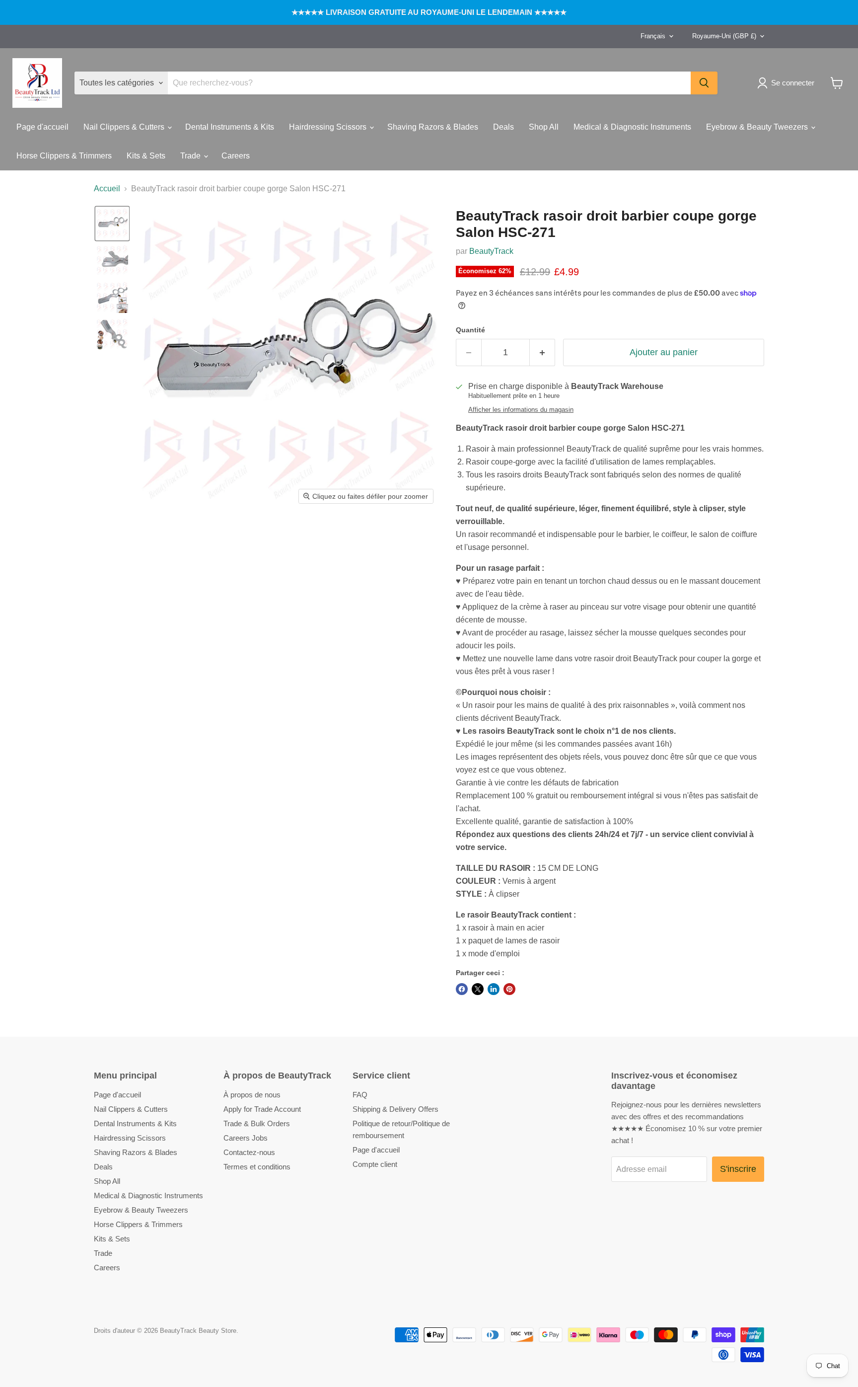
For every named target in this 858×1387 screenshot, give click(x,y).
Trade (191, 156)
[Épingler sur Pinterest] (509, 989)
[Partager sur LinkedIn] (494, 989)
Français (653, 36)
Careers (235, 156)
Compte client (375, 1164)
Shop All (544, 127)
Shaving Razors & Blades (432, 127)
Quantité (470, 330)
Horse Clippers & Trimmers (64, 156)
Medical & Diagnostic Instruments (632, 127)
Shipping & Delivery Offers (395, 1109)
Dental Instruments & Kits (229, 127)
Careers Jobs (245, 1138)
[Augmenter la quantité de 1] (542, 352)
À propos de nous (252, 1094)
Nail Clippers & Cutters (124, 127)
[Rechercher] (704, 83)
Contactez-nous (249, 1152)
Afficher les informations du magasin (520, 409)
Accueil (107, 188)
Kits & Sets (146, 156)
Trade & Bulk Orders (256, 1123)
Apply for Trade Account (262, 1109)
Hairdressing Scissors (328, 127)
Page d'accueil (42, 127)
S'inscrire (738, 1169)
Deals (503, 127)
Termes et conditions (256, 1166)
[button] (787, 83)
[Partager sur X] (478, 989)
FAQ (360, 1094)
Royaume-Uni (724, 36)
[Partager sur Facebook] (462, 989)
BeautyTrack (491, 251)
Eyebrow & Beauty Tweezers (758, 127)
